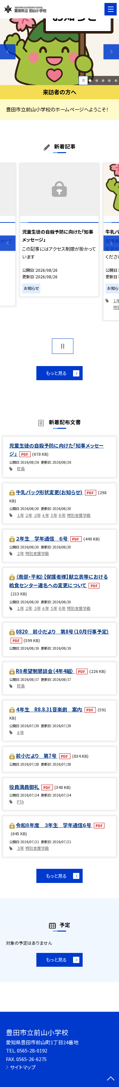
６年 (62, 515)
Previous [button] (8, 51)
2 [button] (96, 80)
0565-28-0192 (32, 1050)
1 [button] (90, 80)
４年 (45, 515)
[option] (59, 51)
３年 (37, 515)
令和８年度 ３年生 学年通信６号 (54, 824)
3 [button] (102, 80)
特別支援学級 (79, 515)
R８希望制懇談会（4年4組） (45, 670)
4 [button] (109, 80)
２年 (28, 515)
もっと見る (56, 373)
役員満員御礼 (24, 786)
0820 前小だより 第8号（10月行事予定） (62, 631)
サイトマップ (23, 1067)
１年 (20, 515)
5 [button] (115, 80)
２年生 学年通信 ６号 (42, 538)
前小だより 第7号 (37, 755)
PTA (20, 802)
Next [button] (111, 51)
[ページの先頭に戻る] (110, 1079)
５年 (53, 515)
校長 (21, 469)
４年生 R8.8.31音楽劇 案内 (49, 709)
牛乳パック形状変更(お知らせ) (49, 492)
